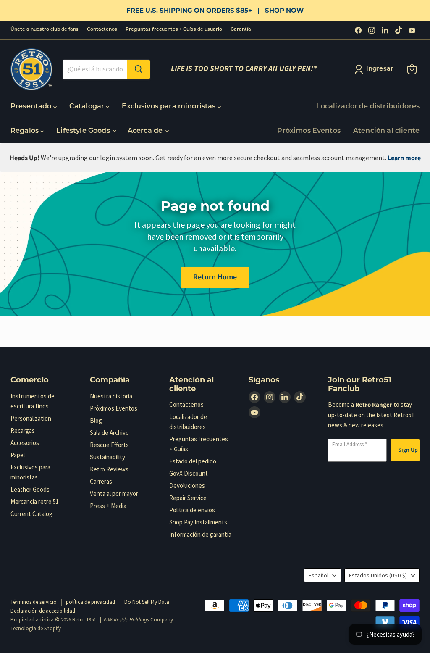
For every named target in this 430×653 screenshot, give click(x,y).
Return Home (215, 277)
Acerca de (146, 131)
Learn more (404, 158)
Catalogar (87, 106)
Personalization (30, 418)
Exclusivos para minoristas (169, 106)
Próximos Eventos (309, 131)
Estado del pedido (192, 461)
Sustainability (107, 457)
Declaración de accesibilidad (42, 610)
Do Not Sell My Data (146, 602)
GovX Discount (188, 473)
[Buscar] (138, 69)
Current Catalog (31, 514)
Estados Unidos (378, 575)
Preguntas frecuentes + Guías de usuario (174, 29)
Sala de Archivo (109, 433)
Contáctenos (102, 29)
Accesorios (24, 443)
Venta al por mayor (114, 494)
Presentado (31, 106)
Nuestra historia (111, 396)
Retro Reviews (109, 469)
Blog (96, 420)
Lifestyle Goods (84, 131)
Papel (17, 455)
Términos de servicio (33, 602)
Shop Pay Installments (198, 522)
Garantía (241, 29)
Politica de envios (192, 510)
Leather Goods (30, 489)
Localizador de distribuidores (368, 106)
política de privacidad (90, 602)
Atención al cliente (386, 131)
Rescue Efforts (109, 445)
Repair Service (188, 498)
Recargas (22, 430)
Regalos (25, 131)
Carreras (101, 481)
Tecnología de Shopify (35, 628)
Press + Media (108, 506)
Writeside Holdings (128, 620)
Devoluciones (187, 486)
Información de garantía (200, 534)
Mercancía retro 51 (34, 502)
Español (318, 575)
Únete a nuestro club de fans (44, 29)
